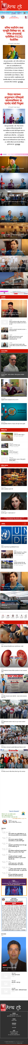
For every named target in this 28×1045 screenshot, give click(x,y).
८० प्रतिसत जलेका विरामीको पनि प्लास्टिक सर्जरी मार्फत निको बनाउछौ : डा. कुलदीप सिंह (13, 268)
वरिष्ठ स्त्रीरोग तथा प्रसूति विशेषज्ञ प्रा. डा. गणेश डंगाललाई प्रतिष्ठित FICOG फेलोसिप (14, 33)
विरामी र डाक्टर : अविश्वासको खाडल (19, 990)
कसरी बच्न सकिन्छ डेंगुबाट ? (19, 434)
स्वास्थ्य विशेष (3, 373)
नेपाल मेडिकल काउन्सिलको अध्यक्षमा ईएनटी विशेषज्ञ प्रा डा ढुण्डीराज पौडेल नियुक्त (12, 218)
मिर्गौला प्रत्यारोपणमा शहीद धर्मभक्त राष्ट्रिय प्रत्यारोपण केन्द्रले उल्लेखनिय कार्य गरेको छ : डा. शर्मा (18, 323)
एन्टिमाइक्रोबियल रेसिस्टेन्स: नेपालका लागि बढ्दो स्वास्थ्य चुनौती (13, 423)
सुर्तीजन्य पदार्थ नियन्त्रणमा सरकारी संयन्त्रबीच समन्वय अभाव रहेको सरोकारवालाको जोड (16, 338)
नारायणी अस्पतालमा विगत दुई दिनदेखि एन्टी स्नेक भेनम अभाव (20, 563)
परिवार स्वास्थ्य (3, 487)
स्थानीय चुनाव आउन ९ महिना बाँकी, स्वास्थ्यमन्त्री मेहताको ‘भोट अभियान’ (13, 252)
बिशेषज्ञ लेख (16, 433)
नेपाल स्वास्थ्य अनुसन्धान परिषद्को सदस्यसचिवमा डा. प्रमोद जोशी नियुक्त (14, 99)
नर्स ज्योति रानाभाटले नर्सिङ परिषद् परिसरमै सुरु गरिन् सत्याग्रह (13, 771)
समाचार (3, 166)
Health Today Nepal (15, 43)
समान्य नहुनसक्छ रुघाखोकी (9, 968)
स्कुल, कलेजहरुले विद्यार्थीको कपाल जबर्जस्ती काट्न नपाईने (12, 646)
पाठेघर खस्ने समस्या (16, 974)
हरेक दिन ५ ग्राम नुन (16, 982)
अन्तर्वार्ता (4, 310)
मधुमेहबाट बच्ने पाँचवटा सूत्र (14, 445)
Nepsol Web (19, 1043)
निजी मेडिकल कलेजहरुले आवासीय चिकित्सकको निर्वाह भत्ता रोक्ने (13, 747)
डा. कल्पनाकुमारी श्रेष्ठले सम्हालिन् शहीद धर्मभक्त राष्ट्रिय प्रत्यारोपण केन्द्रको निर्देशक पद (18, 346)
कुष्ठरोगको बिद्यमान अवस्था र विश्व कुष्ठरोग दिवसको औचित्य (17, 460)
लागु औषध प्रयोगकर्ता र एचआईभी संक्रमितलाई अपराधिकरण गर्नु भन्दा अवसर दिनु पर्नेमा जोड (13, 235)
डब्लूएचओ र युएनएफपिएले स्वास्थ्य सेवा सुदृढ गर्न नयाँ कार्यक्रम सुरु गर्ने (13, 202)
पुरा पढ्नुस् (20, 82)
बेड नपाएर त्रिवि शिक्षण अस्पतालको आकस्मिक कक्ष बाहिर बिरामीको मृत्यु (13, 285)
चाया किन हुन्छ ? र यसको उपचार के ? (8, 513)
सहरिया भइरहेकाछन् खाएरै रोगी (7, 489)
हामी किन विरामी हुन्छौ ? (13, 452)
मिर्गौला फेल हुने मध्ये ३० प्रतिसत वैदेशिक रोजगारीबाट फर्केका (20, 552)
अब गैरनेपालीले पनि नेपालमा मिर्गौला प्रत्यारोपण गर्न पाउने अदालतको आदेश (14, 671)
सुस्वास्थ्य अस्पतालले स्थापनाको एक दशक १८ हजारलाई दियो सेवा (18, 330)
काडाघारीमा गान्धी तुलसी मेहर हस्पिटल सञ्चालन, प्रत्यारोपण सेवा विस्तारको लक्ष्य (14, 604)
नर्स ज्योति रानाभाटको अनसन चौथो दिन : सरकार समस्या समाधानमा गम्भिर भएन (14, 696)
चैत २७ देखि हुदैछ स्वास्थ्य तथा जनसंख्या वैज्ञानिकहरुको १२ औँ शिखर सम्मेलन (12, 313)
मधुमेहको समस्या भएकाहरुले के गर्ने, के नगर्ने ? (10, 399)
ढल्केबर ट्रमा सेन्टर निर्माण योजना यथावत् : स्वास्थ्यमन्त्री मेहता (13, 586)
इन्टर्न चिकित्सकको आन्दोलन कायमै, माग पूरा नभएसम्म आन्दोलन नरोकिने (13, 722)
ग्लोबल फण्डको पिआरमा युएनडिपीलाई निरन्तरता (10, 547)
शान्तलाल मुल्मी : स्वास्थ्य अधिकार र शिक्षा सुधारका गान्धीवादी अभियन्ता (12, 375)
